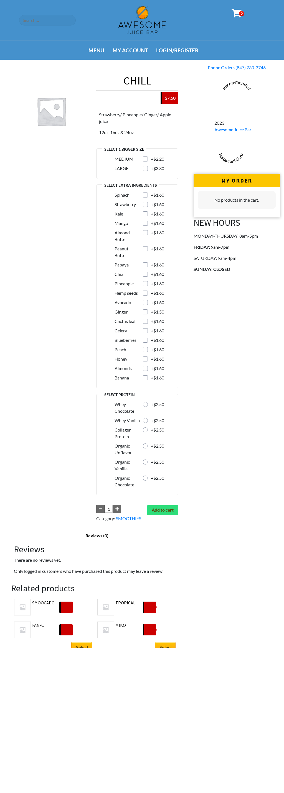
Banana (122, 377)
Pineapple (124, 283)
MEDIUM (124, 158)
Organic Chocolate (124, 481)
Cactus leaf (125, 321)
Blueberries (125, 340)
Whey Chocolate (124, 408)
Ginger (121, 311)
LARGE (121, 168)
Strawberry (125, 204)
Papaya (122, 264)
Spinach (122, 194)
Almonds (123, 368)
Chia (119, 274)
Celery (121, 330)
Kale (119, 213)
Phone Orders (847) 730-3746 (237, 67)
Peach (120, 349)
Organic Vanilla (122, 465)
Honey (121, 358)
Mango (121, 223)
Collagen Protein (123, 433)
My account (130, 50)
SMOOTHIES (128, 518)
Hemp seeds (126, 293)
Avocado (123, 302)
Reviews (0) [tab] (96, 535)
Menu (96, 50)
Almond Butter (122, 236)
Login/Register (177, 50)
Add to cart (163, 509)
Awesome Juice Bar (232, 129)
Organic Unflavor (123, 449)
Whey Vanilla (127, 420)
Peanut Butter (121, 252)
